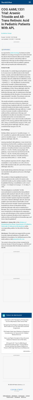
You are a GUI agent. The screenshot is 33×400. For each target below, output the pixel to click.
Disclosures (21, 395)
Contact (28, 395)
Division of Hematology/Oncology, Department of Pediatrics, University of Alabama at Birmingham (16, 224)
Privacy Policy (10, 397)
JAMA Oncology (14, 53)
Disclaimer (17, 397)
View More (26, 351)
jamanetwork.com (18, 239)
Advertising (14, 395)
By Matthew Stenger (6, 33)
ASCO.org (23, 397)
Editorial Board (6, 395)
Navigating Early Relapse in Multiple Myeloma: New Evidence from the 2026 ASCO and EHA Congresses (16, 326)
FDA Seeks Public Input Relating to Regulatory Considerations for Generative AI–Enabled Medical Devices (16, 333)
